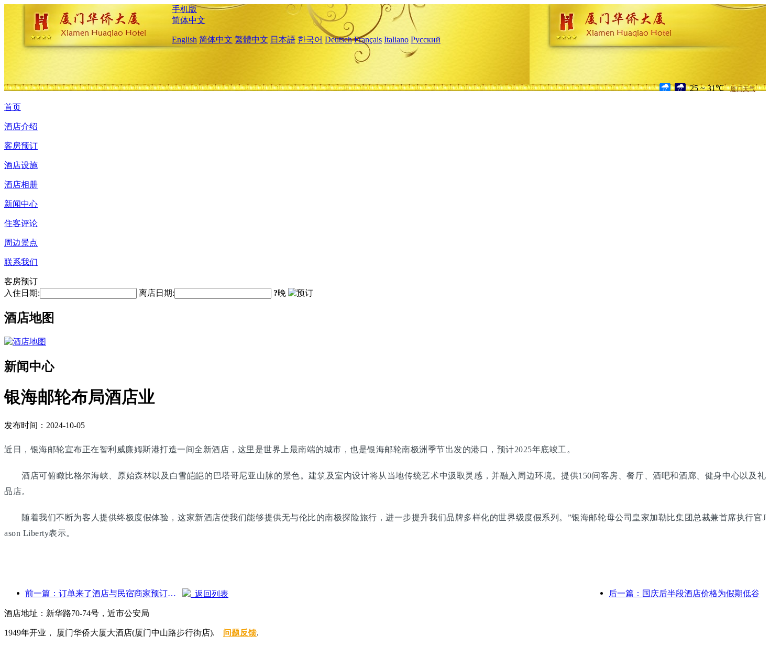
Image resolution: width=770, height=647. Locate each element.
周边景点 (21, 242)
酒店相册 (21, 184)
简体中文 (188, 20)
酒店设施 (21, 165)
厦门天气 (742, 89)
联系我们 (21, 262)
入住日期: (22, 292)
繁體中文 (251, 39)
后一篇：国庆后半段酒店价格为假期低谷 (684, 593)
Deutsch (338, 39)
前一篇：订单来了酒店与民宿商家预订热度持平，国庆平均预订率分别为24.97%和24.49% (103, 593)
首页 (12, 107)
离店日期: (156, 292)
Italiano (396, 39)
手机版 (184, 9)
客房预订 (21, 145)
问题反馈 (240, 632)
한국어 (310, 39)
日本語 (282, 39)
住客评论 (21, 223)
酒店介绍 (21, 126)
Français (368, 39)
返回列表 (209, 593)
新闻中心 (21, 203)
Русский (426, 39)
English (184, 39)
